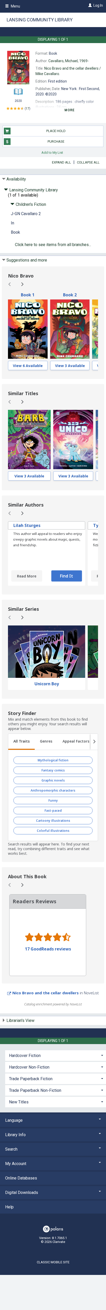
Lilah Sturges (26, 525)
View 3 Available (70, 365)
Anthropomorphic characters (53, 790)
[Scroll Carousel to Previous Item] (9, 284)
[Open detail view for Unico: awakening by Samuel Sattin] (73, 439)
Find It (66, 576)
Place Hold (56, 131)
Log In (98, 5)
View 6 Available (28, 365)
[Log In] (89, 5)
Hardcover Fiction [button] (25, 1055)
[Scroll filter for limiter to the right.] (94, 742)
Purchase (56, 141)
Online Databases (21, 1178)
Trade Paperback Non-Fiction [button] (35, 1090)
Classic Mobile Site (53, 1262)
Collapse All (88, 162)
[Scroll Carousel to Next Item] (22, 284)
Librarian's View (20, 1020)
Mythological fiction (53, 760)
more (70, 110)
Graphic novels (53, 780)
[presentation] (28, 329)
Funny (53, 800)
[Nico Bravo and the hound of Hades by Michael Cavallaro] (28, 329)
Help (9, 1207)
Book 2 (70, 294)
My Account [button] (15, 1163)
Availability (16, 179)
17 (27, 108)
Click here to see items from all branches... (53, 244)
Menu (15, 6)
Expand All (61, 162)
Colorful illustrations (53, 830)
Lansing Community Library (40, 19)
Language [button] (14, 1120)
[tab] (21, 742)
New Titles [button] (19, 1102)
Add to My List (52, 152)
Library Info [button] (15, 1134)
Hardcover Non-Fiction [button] (29, 1067)
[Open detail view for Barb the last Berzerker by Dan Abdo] (29, 439)
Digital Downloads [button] (21, 1192)
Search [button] (11, 1149)
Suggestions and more (26, 260)
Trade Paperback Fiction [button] (30, 1078)
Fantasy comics (53, 770)
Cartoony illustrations (53, 820)
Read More (26, 576)
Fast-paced (53, 810)
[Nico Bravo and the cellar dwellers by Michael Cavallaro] (70, 329)
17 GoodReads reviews (48, 948)
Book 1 (27, 294)
